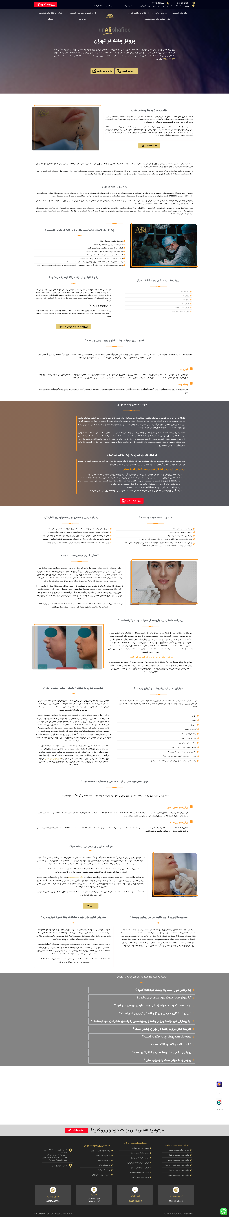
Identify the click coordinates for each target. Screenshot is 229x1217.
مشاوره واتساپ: (53, 1197)
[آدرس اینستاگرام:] (176, 1190)
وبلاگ (50, 19)
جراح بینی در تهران (53, 758)
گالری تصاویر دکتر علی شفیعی (157, 19)
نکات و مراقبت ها (138, 13)
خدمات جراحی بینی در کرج (135, 1143)
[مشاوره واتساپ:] (53, 1190)
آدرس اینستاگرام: (176, 1196)
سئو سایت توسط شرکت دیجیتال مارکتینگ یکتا (179, 1213)
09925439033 (135, 1201)
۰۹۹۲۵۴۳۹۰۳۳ (168, 59)
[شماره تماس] (135, 1190)
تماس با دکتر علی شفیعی (50, 13)
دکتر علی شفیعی (180, 13)
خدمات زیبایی (161, 13)
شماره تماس (135, 1196)
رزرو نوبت (83, 19)
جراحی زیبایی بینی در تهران (177, 1145)
